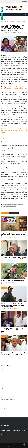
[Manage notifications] (24, 444)
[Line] (1, 16)
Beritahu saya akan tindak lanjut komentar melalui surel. (14, 402)
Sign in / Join (24, 1)
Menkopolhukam (19, 204)
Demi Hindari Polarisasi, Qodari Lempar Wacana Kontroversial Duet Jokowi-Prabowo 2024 (14, 330)
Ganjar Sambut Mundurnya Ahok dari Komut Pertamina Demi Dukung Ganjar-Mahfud (14, 130)
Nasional (3, 217)
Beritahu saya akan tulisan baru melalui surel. (12, 404)
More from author (14, 213)
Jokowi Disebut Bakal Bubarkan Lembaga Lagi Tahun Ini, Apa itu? (12, 281)
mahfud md (12, 204)
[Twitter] (1, 13)
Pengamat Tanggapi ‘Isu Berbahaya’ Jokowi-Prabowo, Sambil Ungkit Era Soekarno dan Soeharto (13, 234)
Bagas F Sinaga (14, 308)
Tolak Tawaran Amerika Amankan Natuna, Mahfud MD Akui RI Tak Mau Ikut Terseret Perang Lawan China (13, 305)
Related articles (5, 213)
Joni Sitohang (5, 32)
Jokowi (6, 204)
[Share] (1, 19)
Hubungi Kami (5, 434)
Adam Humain (13, 356)
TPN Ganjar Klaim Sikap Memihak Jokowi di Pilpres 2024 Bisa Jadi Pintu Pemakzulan (13, 258)
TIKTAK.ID (13, 446)
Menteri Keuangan (5, 206)
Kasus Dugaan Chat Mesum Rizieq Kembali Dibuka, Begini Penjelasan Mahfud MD (13, 353)
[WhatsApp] (1, 8)
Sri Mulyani (13, 206)
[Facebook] (1, 11)
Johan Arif (12, 283)
